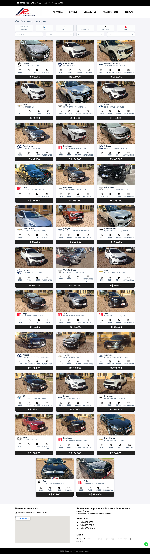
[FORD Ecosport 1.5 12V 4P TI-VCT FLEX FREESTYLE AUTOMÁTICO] (75, 383)
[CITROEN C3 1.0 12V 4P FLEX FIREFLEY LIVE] (55, 468)
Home (78, 539)
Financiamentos (110, 12)
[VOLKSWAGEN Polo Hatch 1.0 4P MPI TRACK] (75, 50)
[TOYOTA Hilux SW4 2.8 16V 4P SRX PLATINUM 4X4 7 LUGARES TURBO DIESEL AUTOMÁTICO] (116, 174)
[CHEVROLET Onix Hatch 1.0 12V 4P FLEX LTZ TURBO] (116, 424)
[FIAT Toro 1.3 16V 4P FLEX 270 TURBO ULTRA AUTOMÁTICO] (34, 174)
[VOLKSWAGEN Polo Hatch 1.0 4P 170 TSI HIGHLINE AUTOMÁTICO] (34, 133)
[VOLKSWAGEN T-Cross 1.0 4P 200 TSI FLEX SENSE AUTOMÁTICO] (34, 257)
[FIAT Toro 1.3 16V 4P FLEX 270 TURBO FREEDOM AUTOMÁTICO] (116, 301)
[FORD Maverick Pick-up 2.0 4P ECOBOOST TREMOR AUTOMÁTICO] (116, 50)
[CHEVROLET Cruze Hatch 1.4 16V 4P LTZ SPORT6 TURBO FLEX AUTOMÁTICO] (34, 216)
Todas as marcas (24, 28)
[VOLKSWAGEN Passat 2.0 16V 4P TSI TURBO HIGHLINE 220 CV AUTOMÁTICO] (34, 342)
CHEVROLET (85, 29)
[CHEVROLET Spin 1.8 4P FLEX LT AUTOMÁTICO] (116, 257)
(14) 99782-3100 (22, 3)
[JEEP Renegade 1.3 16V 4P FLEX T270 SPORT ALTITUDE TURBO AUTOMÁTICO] (116, 383)
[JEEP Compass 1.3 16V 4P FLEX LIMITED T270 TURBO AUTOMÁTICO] (75, 174)
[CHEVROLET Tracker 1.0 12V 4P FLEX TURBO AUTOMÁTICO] (75, 342)
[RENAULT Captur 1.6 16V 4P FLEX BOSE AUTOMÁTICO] (34, 50)
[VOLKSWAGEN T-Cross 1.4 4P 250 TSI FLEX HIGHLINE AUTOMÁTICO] (116, 133)
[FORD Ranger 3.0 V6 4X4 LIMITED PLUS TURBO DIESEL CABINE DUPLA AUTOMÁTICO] (75, 216)
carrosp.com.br (84, 551)
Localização (90, 12)
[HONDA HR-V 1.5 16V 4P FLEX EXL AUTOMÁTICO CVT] (34, 424)
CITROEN (105, 29)
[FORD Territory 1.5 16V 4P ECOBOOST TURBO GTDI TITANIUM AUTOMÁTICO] (116, 342)
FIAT (126, 29)
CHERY (64, 29)
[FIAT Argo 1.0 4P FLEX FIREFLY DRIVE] (34, 301)
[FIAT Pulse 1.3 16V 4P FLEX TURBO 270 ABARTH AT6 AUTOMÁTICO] (95, 468)
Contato (129, 12)
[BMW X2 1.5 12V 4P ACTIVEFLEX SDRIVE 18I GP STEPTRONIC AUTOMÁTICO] (34, 383)
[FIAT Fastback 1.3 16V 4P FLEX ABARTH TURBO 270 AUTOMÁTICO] (75, 133)
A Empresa (57, 12)
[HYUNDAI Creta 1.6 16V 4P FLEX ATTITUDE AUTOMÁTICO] (116, 92)
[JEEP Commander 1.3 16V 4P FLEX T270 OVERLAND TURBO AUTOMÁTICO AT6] (116, 216)
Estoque (73, 12)
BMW (44, 29)
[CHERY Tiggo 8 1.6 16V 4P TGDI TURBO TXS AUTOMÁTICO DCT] (75, 92)
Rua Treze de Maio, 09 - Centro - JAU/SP (48, 3)
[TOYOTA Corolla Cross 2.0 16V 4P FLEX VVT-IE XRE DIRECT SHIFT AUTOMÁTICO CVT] (75, 257)
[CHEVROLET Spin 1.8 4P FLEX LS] (34, 92)
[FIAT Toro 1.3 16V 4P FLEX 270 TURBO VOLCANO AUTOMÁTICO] (75, 301)
